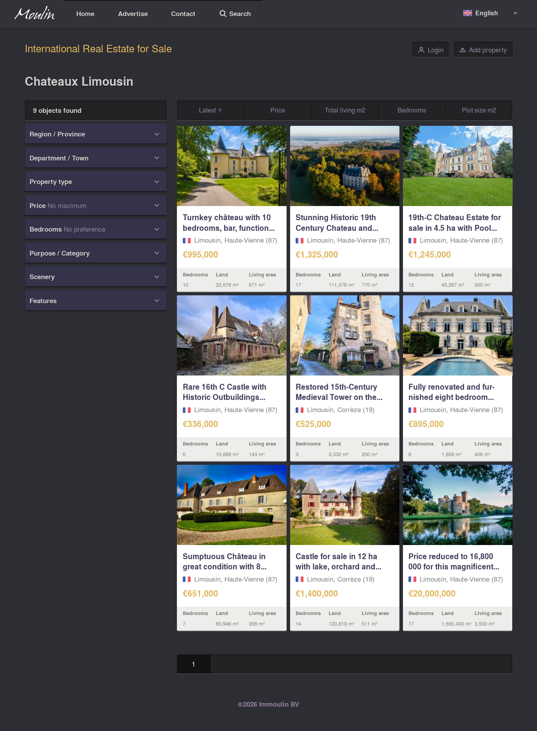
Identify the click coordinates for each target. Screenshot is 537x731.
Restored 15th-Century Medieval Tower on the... (339, 392)
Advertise (133, 13)
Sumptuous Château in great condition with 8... (225, 561)
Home (85, 13)
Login (430, 49)
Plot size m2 (479, 109)
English (486, 12)
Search (235, 14)
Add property (483, 49)
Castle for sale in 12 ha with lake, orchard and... (338, 561)
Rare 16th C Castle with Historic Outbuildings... (225, 392)
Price (277, 109)
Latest (208, 109)
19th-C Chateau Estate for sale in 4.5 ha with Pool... (454, 222)
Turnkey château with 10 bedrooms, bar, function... (229, 222)
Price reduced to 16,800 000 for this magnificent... (453, 561)
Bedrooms (411, 109)
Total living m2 (345, 109)
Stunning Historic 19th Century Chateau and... (337, 222)
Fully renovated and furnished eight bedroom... (451, 392)
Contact (183, 13)
